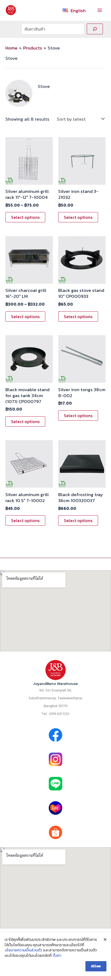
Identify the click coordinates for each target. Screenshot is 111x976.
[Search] (95, 29)
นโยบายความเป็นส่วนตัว (23, 950)
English (78, 10)
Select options (25, 217)
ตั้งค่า (57, 955)
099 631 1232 (59, 713)
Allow (96, 966)
